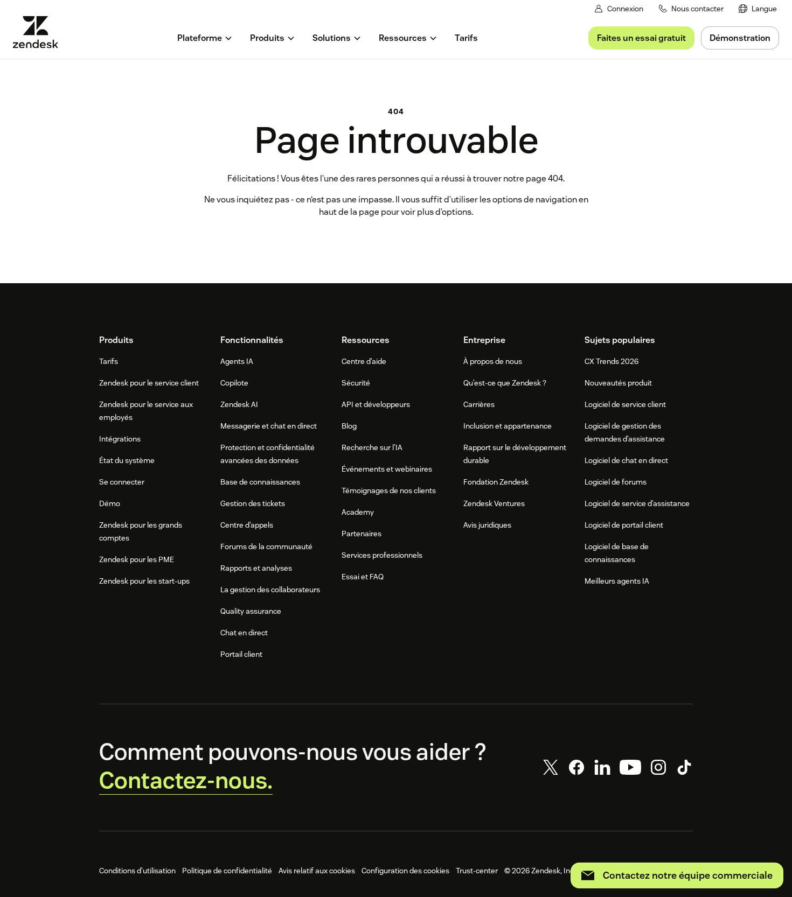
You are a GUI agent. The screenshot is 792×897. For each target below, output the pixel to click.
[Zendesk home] (40, 32)
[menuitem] (758, 9)
